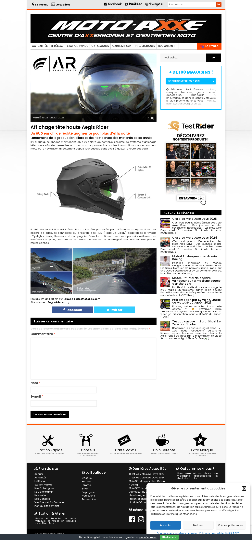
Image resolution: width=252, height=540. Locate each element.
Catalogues (100, 46)
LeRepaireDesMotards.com (82, 299)
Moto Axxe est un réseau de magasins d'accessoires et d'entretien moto (197, 476)
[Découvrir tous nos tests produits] (191, 205)
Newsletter (40, 495)
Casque (87, 478)
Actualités (40, 46)
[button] (244, 488)
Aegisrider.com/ (58, 302)
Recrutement (167, 46)
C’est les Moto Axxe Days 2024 (147, 477)
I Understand (169, 537)
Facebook (73, 310)
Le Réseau (57, 46)
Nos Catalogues (44, 488)
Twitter (115, 310)
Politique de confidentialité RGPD (219, 533)
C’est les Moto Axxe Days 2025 (147, 474)
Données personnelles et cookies (177, 533)
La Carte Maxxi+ (44, 491)
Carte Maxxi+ (122, 46)
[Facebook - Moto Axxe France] (113, 5)
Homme (86, 481)
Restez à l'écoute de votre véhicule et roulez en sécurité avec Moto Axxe (55, 521)
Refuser (198, 525)
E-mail (37, 396)
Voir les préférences (231, 525)
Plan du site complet (46, 506)
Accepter (165, 525)
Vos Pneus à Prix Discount (49, 502)
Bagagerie (88, 492)
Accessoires (89, 499)
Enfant (85, 488)
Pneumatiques (145, 46)
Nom (35, 383)
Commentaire (43, 334)
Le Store (211, 46)
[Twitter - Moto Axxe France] (135, 5)
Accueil (38, 474)
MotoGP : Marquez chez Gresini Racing (147, 482)
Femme (86, 485)
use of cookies (148, 537)
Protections (88, 495)
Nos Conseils (42, 498)
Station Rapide (77, 46)
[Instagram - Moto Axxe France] (156, 6)
